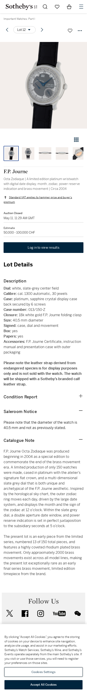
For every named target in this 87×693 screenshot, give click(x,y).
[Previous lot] (7, 29)
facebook (25, 613)
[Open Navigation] (81, 6)
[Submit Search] (45, 6)
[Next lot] (41, 29)
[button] (43, 85)
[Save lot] (70, 30)
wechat (78, 613)
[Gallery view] (76, 139)
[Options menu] (79, 30)
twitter (9, 613)
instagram (40, 613)
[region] (43, 658)
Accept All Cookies (43, 685)
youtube (59, 613)
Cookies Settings (43, 672)
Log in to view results (43, 248)
